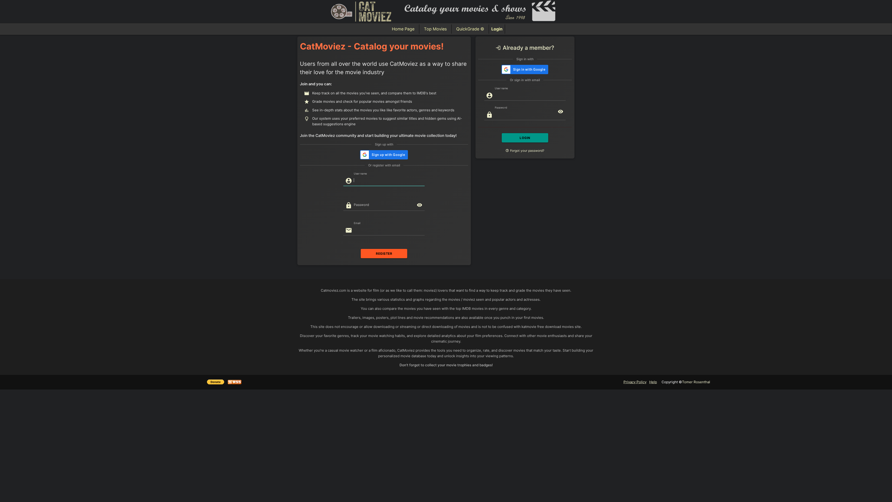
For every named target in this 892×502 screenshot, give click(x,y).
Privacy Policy (634, 382)
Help (653, 382)
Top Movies (435, 28)
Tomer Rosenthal (696, 382)
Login (496, 28)
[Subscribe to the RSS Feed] (235, 383)
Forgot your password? (524, 150)
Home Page (403, 28)
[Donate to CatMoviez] (217, 383)
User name (360, 173)
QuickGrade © (470, 28)
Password (361, 205)
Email (357, 223)
